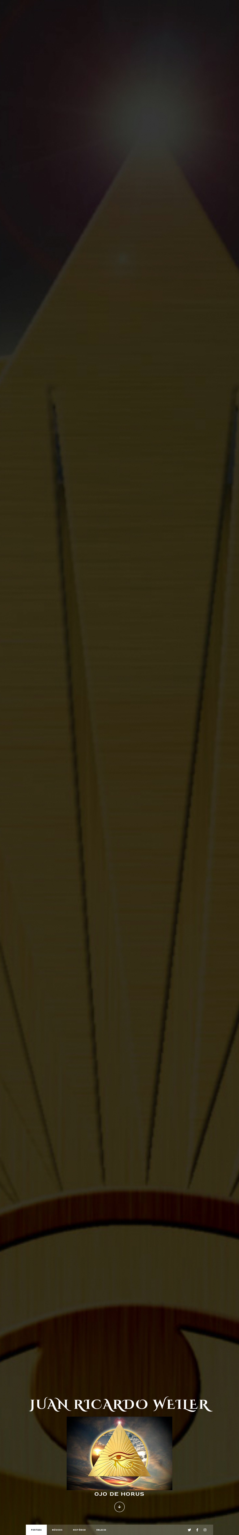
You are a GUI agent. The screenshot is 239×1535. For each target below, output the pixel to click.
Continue (119, 1507)
